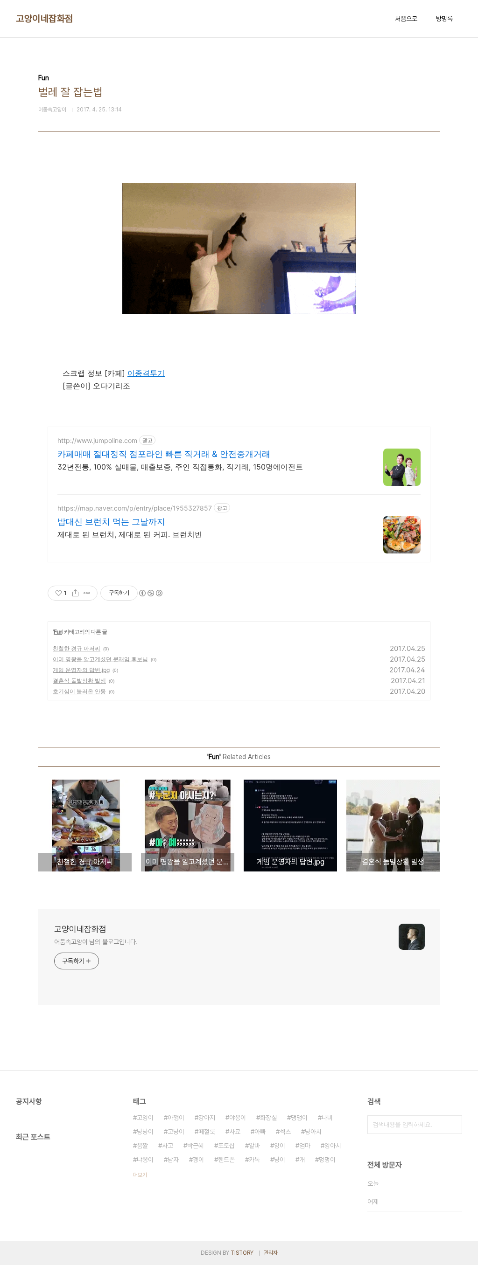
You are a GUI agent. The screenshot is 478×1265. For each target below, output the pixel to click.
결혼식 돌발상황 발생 (79, 680)
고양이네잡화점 (44, 18)
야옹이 (237, 1117)
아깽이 (176, 1117)
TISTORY (242, 1253)
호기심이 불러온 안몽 (79, 691)
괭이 (198, 1159)
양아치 (332, 1145)
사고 (167, 1145)
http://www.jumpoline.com (97, 440)
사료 (234, 1131)
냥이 (279, 1159)
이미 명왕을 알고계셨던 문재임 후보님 (100, 659)
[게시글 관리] (87, 593)
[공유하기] (75, 593)
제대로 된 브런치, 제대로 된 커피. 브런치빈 (129, 534)
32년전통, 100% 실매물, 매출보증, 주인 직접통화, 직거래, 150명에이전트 (180, 466)
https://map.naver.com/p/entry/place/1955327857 (134, 508)
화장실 (268, 1117)
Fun (58, 631)
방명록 (444, 18)
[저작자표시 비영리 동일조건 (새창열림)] (150, 593)
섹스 (285, 1131)
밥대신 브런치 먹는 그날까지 (111, 521)
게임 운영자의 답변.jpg (81, 669)
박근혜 (195, 1145)
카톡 (254, 1159)
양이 (279, 1145)
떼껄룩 (206, 1131)
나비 (327, 1117)
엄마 (304, 1145)
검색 (453, 1125)
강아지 (206, 1117)
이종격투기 (146, 373)
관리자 (271, 1253)
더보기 (140, 1175)
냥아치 (313, 1131)
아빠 (260, 1131)
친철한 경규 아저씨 (76, 648)
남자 (173, 1159)
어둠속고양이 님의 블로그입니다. (95, 942)
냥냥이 (145, 1131)
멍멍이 (327, 1159)
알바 (254, 1145)
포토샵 (226, 1145)
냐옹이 (145, 1159)
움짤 (142, 1145)
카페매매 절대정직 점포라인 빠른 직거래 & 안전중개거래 (163, 454)
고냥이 (176, 1131)
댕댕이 (299, 1117)
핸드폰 (226, 1159)
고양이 (145, 1117)
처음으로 (406, 18)
